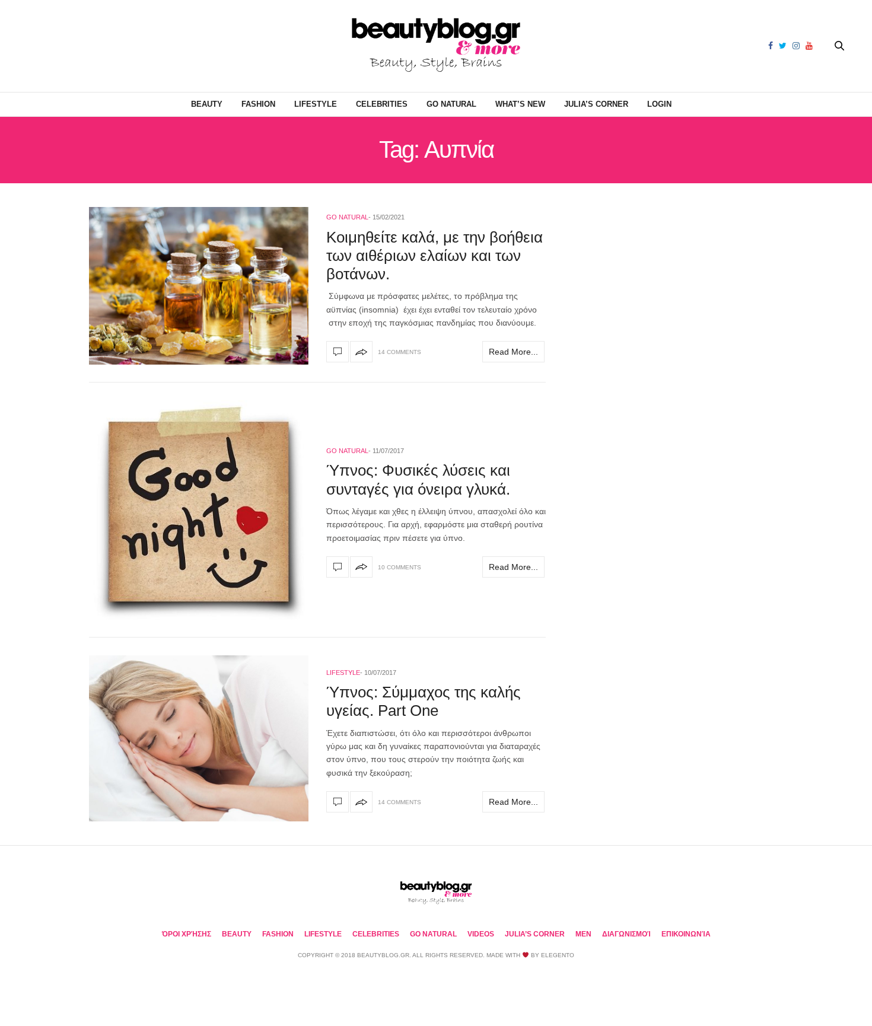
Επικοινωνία (686, 934)
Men (583, 934)
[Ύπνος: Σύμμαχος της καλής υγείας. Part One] (198, 738)
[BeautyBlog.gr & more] (436, 46)
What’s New (520, 104)
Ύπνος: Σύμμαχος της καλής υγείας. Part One (423, 701)
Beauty (206, 104)
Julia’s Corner (596, 104)
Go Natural (451, 104)
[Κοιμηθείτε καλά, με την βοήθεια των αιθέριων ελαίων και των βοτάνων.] (198, 286)
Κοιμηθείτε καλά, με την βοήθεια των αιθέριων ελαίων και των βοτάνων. (434, 255)
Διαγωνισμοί (626, 934)
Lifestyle (315, 104)
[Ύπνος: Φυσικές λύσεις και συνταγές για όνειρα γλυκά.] (198, 510)
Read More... (513, 351)
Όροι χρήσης (186, 934)
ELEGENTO (557, 955)
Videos (480, 934)
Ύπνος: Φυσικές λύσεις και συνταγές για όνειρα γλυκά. (418, 479)
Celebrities (382, 104)
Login (659, 104)
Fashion (258, 104)
